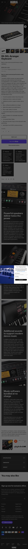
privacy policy (19, 271)
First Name (17, 276)
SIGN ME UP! (21, 279)
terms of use (23, 271)
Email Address (17, 273)
